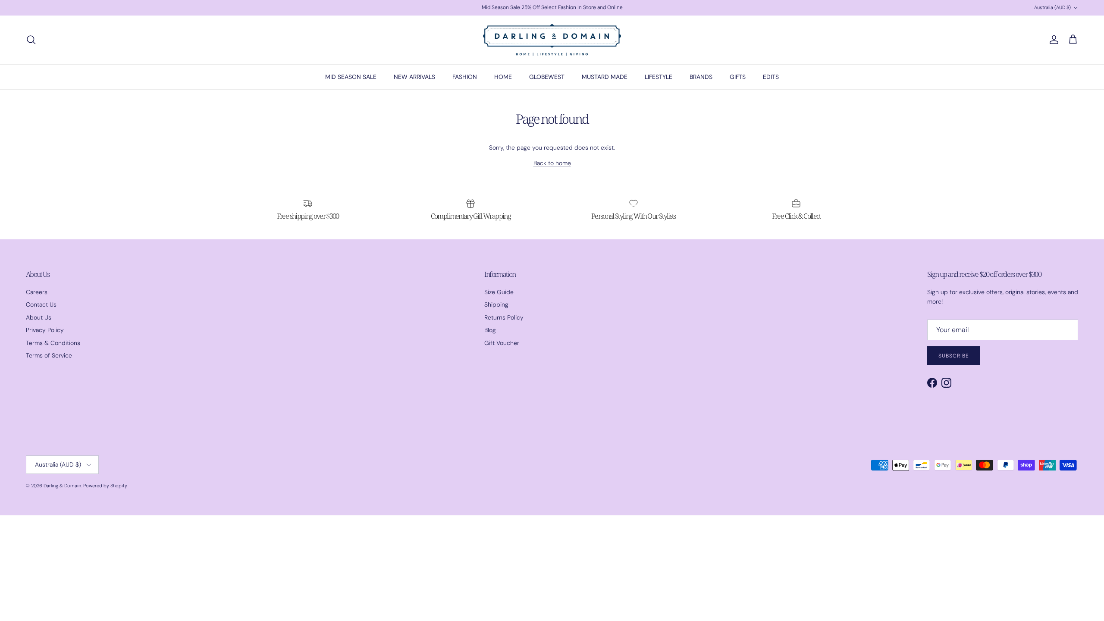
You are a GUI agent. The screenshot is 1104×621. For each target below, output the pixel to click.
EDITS (771, 77)
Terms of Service (49, 355)
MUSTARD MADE (604, 77)
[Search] (31, 39)
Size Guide (499, 292)
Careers (36, 292)
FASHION (464, 77)
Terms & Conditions (53, 343)
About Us (38, 317)
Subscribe (953, 355)
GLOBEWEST (547, 77)
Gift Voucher (501, 343)
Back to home (552, 163)
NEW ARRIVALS (414, 77)
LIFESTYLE (658, 77)
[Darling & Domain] (552, 40)
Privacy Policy (45, 330)
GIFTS (738, 77)
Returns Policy (504, 317)
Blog (490, 330)
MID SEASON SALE (350, 77)
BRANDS (701, 77)
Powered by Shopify (105, 486)
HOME (503, 77)
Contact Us (41, 304)
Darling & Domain (62, 486)
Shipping (496, 304)
